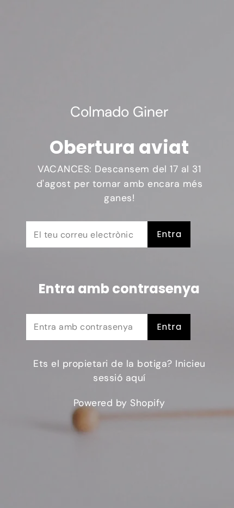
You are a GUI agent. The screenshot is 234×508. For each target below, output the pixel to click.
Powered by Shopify (119, 403)
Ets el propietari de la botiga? (119, 371)
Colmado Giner (119, 112)
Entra (169, 234)
